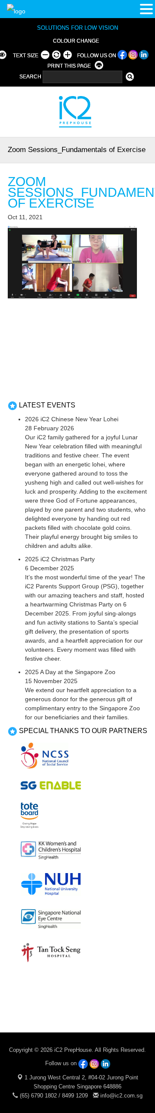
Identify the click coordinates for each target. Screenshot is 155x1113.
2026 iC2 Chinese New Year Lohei (71, 419)
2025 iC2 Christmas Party (60, 559)
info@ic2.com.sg (121, 1095)
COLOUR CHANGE (76, 41)
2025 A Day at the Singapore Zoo (70, 671)
